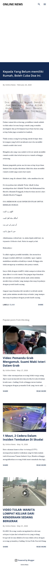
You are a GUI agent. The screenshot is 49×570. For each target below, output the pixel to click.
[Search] (39, 4)
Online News (13, 4)
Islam (12, 305)
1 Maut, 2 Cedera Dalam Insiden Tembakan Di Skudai (23, 437)
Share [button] (40, 305)
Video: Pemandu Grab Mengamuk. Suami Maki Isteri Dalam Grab (24, 361)
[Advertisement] (24, 36)
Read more (41, 391)
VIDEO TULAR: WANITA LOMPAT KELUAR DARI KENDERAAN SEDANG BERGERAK (19, 515)
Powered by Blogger (25, 560)
